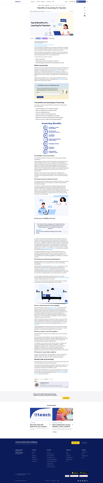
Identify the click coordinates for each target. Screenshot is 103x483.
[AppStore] (75, 473)
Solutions (43, 1)
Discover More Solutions (51, 466)
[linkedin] (82, 480)
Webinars (68, 453)
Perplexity (45, 38)
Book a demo (82, 1)
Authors (83, 457)
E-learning (47, 5)
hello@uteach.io (18, 451)
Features (33, 1)
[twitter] (85, 480)
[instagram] (87, 480)
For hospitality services (51, 457)
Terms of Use (47, 480)
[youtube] (80, 480)
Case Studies (68, 455)
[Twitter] (85, 10)
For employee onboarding (51, 461)
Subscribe (66, 398)
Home (39, 5)
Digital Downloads (69, 457)
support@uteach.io (18, 453)
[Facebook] (85, 8)
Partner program (85, 455)
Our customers (84, 452)
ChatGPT (38, 38)
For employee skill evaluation (52, 459)
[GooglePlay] (84, 473)
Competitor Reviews (50, 464)
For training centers (50, 453)
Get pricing (84, 442)
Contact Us (49, 1)
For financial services (50, 455)
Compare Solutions (50, 463)
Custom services (35, 459)
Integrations (34, 455)
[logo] (17, 1)
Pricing (38, 1)
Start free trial (72, 1)
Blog (43, 5)
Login (66, 1)
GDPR (58, 480)
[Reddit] (85, 16)
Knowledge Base (69, 459)
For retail (48, 452)
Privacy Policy (53, 480)
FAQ (53, 1)
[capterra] (67, 476)
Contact (83, 453)
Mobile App (34, 457)
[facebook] (78, 480)
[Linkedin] (85, 13)
